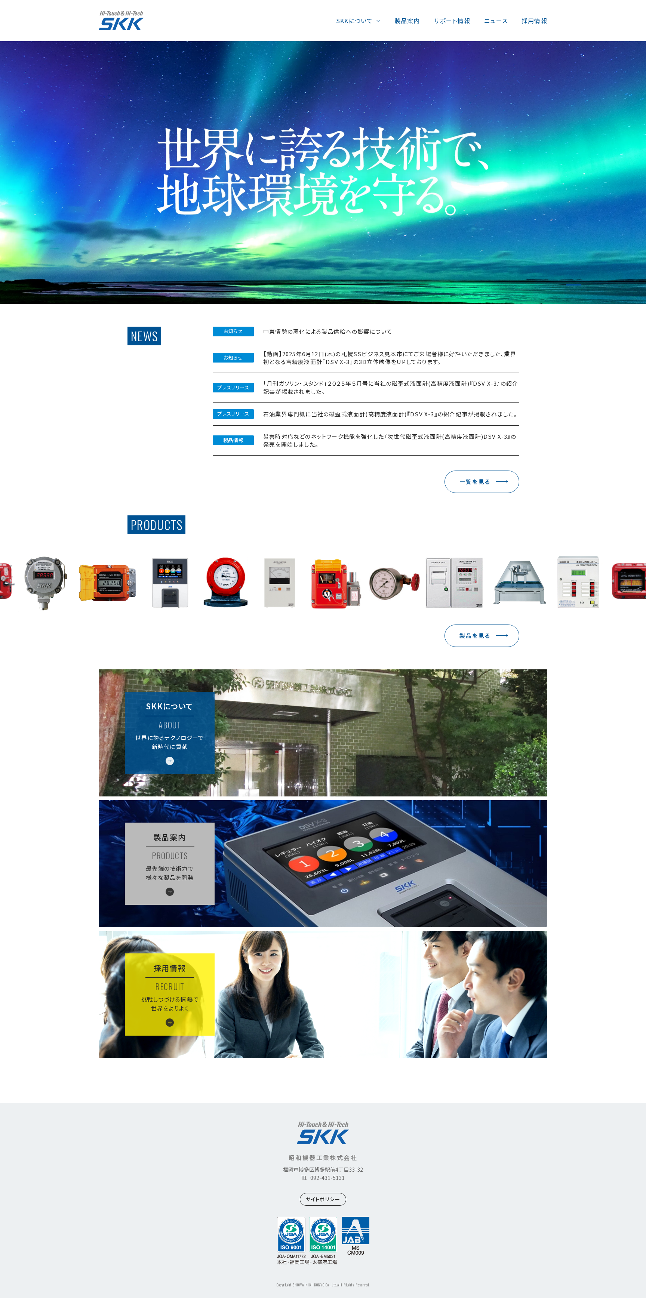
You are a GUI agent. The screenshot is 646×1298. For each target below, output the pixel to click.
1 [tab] (573, 285)
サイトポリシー (323, 1199)
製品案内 (407, 20)
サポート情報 (452, 20)
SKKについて (354, 20)
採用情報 (534, 20)
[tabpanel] (323, 172)
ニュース (496, 20)
